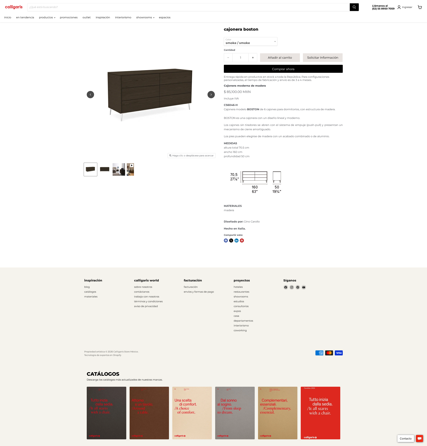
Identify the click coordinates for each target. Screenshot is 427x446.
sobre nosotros (143, 286)
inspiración (103, 17)
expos (237, 311)
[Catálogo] (106, 413)
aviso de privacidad (146, 306)
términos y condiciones (148, 301)
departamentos (243, 320)
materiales (90, 296)
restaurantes (241, 291)
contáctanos (141, 291)
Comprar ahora (283, 69)
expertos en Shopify (110, 355)
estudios (239, 301)
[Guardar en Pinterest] (242, 240)
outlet (87, 17)
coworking (240, 330)
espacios (164, 17)
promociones (69, 17)
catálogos (90, 291)
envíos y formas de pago (199, 291)
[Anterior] (90, 94)
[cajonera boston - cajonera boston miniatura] (90, 169)
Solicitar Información (322, 57)
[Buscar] (354, 7)
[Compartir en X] (231, 240)
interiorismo (123, 17)
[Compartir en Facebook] (226, 240)
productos (46, 17)
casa (236, 315)
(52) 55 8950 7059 (383, 8)
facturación (191, 286)
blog (87, 286)
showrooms (144, 17)
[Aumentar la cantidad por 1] (253, 57)
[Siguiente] (211, 94)
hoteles (238, 286)
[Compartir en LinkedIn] (237, 240)
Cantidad (229, 50)
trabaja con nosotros (146, 296)
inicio (7, 17)
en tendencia (25, 17)
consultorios (241, 306)
